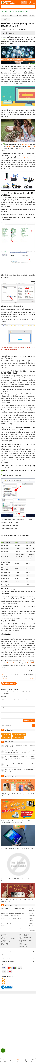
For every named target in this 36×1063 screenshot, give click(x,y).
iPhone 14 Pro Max (23, 944)
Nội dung (4, 696)
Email (3, 714)
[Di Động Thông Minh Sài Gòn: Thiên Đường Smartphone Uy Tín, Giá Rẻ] (18, 786)
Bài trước (4, 678)
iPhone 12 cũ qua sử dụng (25, 937)
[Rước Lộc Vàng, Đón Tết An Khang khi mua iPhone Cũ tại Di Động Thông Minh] (18, 891)
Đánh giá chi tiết (21, 15)
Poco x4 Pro (3, 934)
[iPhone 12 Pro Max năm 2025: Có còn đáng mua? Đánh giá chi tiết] (18, 865)
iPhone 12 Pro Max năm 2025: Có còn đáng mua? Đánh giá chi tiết (17, 879)
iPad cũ (20, 938)
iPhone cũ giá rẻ (4, 935)
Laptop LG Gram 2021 (24, 934)
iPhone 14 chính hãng (6, 941)
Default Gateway (27, 158)
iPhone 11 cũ (23, 148)
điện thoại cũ (25, 144)
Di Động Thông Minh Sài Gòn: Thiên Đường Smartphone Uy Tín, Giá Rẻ (18, 794)
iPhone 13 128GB (23, 935)
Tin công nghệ (7, 15)
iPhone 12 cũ (10, 146)
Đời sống (5, 19)
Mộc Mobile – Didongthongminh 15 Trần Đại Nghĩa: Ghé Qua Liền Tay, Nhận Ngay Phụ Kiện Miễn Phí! (17, 821)
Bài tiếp (32, 678)
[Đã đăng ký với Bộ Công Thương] (6, 987)
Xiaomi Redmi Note (23, 946)
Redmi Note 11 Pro (5, 940)
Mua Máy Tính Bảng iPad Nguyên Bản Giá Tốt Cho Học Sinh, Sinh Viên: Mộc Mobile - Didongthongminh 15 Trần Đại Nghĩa (17, 849)
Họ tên (3, 708)
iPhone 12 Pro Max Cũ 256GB (8, 938)
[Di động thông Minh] (8, 2)
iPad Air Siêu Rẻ (4, 944)
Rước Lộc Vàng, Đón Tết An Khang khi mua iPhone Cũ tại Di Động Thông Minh (17, 900)
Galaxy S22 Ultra (5, 943)
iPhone (20, 943)
